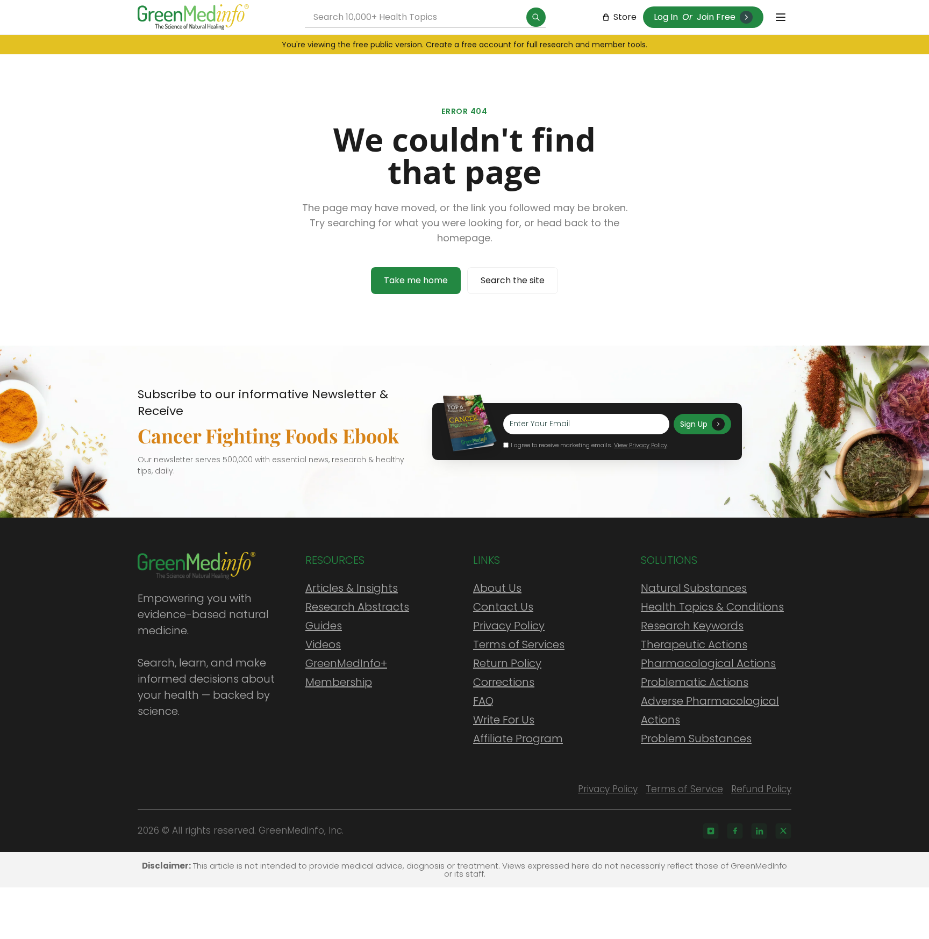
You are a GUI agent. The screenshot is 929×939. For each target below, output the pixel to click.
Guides (323, 625)
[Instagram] (711, 831)
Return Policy (507, 663)
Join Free (716, 17)
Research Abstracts (357, 606)
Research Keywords (692, 625)
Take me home (416, 280)
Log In (666, 17)
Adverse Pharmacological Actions (710, 710)
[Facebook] (735, 831)
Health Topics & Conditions (712, 606)
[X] (783, 831)
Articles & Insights (351, 588)
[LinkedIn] (759, 831)
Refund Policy (761, 789)
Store (625, 17)
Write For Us (503, 719)
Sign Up (694, 424)
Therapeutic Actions (694, 644)
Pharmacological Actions (708, 663)
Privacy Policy (509, 625)
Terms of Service (684, 789)
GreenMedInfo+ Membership (346, 673)
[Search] (536, 17)
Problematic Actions (694, 682)
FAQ (483, 700)
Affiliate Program (518, 738)
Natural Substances (694, 588)
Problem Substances (696, 738)
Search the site (513, 280)
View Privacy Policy (640, 445)
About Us (497, 588)
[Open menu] (780, 17)
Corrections (503, 682)
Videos (323, 644)
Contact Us (503, 606)
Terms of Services (518, 644)
